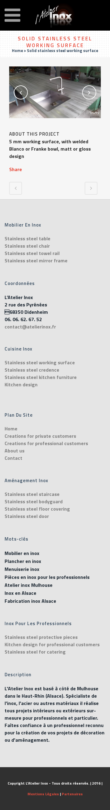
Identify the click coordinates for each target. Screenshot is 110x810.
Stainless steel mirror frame (36, 260)
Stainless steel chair (27, 245)
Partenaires (72, 794)
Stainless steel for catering (35, 651)
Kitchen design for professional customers (52, 644)
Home (17, 50)
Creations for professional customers (46, 443)
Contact (13, 458)
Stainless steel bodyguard (34, 501)
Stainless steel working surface (40, 362)
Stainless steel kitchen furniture (41, 377)
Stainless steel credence (32, 369)
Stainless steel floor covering (37, 508)
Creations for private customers (40, 436)
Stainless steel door (27, 516)
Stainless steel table (27, 238)
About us (14, 450)
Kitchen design (21, 384)
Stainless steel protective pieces (41, 637)
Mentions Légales (43, 794)
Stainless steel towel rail (32, 253)
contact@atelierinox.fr (30, 326)
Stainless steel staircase (32, 494)
